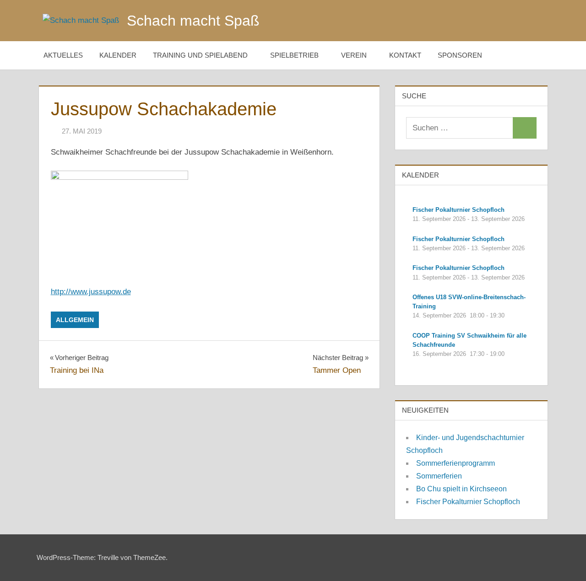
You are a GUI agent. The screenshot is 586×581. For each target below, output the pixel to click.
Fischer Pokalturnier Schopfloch (468, 502)
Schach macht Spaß (193, 20)
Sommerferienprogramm (455, 463)
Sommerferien (439, 476)
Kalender (117, 55)
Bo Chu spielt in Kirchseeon (461, 489)
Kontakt (405, 55)
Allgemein (75, 319)
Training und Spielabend (200, 55)
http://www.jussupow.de (91, 291)
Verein (354, 55)
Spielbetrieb (294, 55)
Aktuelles (63, 55)
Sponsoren (460, 55)
